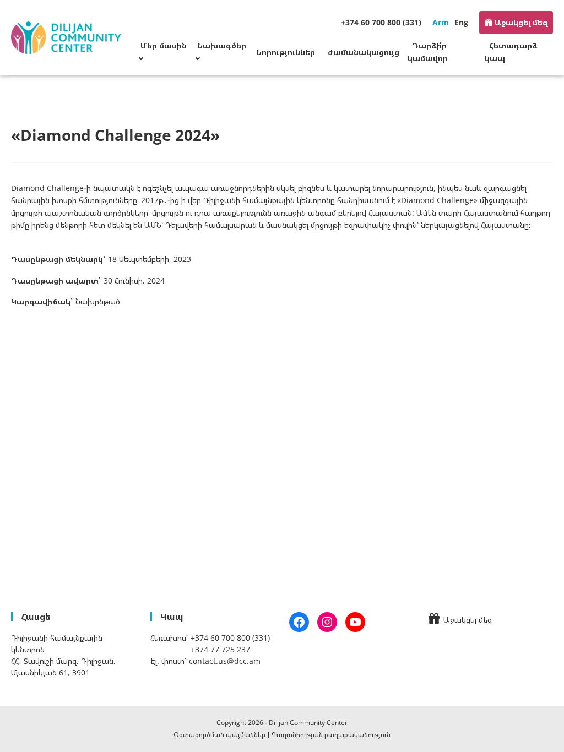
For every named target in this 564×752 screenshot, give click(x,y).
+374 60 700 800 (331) (381, 22)
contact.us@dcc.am (225, 661)
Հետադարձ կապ (511, 51)
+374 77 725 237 (220, 649)
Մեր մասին (163, 45)
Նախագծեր (221, 45)
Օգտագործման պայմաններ (219, 734)
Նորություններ (285, 52)
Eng (461, 22)
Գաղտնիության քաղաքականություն (331, 734)
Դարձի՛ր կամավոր (428, 51)
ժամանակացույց (363, 52)
